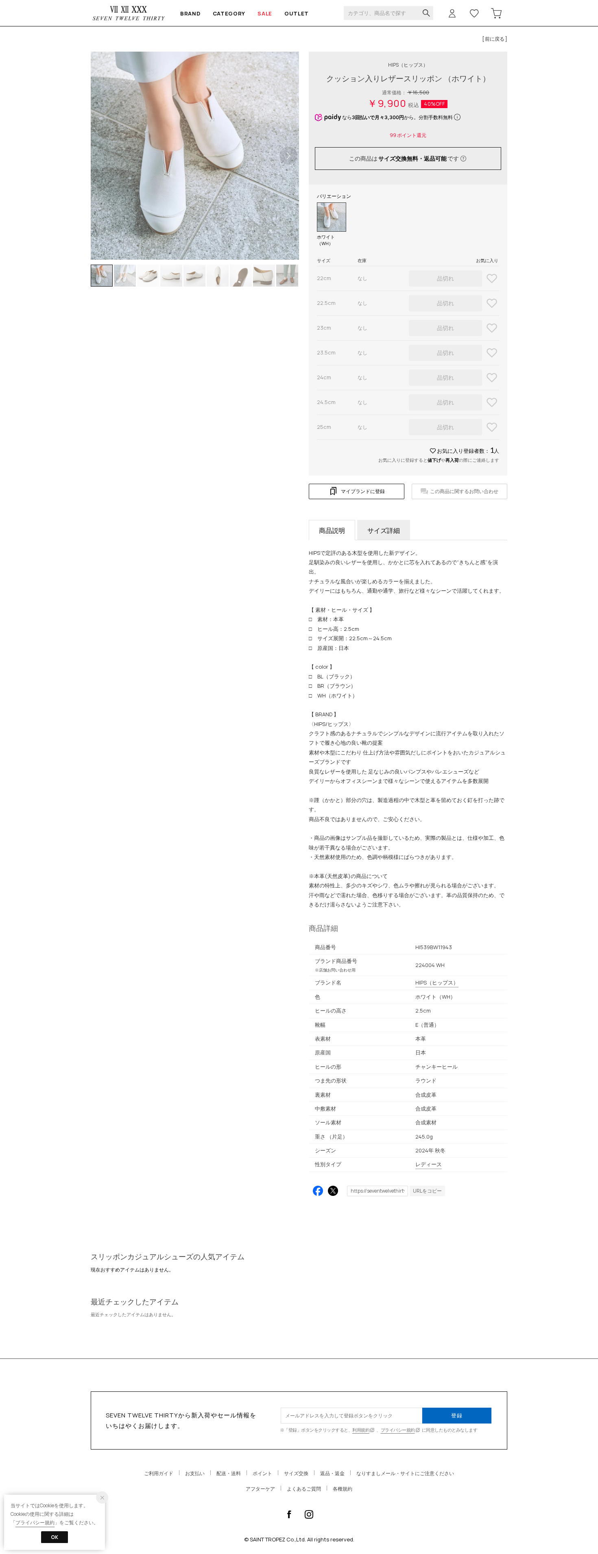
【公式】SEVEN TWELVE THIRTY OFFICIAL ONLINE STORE (129, 13)
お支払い (195, 1473)
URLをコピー (427, 1190)
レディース (428, 1164)
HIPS (408, 64)
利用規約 (360, 1430)
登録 (456, 1415)
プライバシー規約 (398, 1430)
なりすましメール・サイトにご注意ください (405, 1473)
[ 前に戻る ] (494, 38)
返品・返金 (332, 1473)
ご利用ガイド (158, 1473)
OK (54, 1537)
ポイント (262, 1473)
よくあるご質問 (304, 1488)
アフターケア (260, 1488)
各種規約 (342, 1488)
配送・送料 (228, 1473)
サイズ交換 (296, 1473)
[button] (288, 156)
